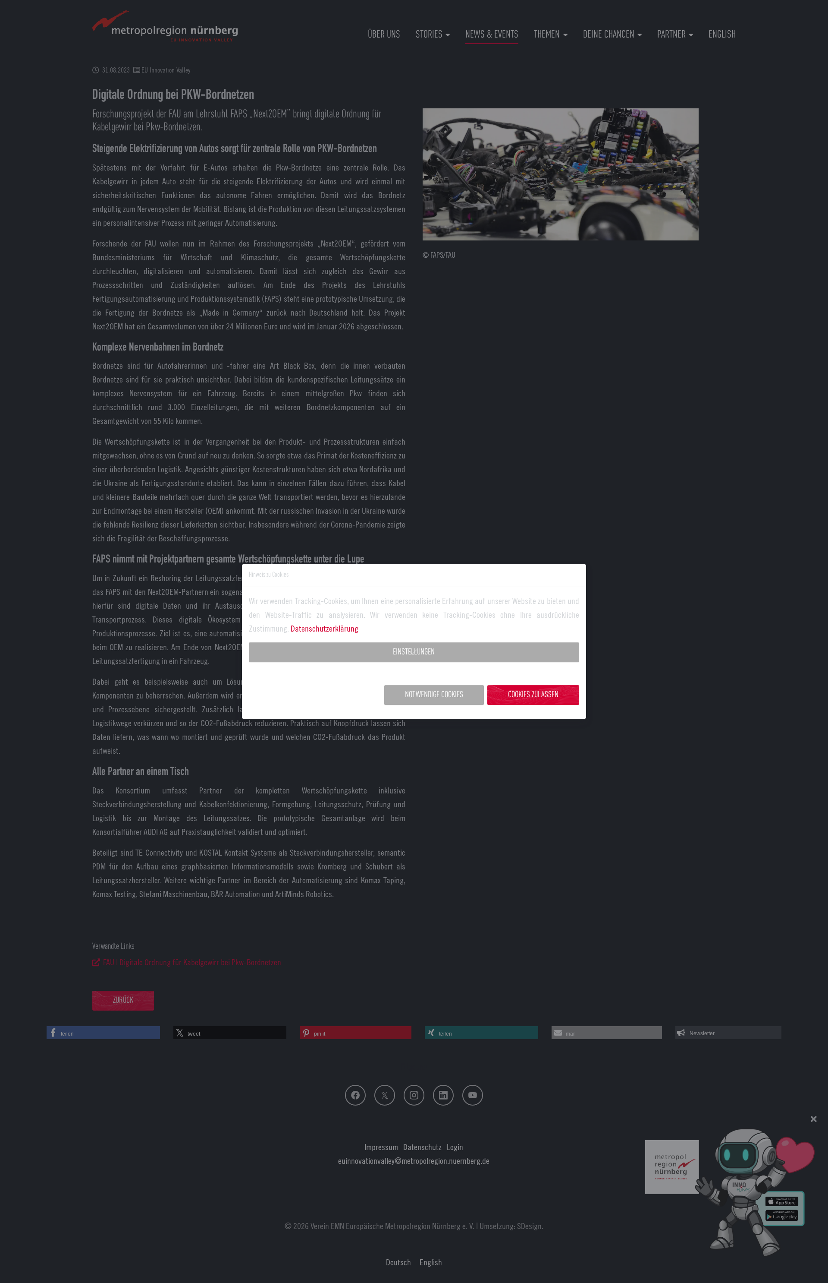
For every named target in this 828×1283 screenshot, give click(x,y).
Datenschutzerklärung (324, 628)
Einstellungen (414, 652)
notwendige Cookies (434, 695)
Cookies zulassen (533, 695)
